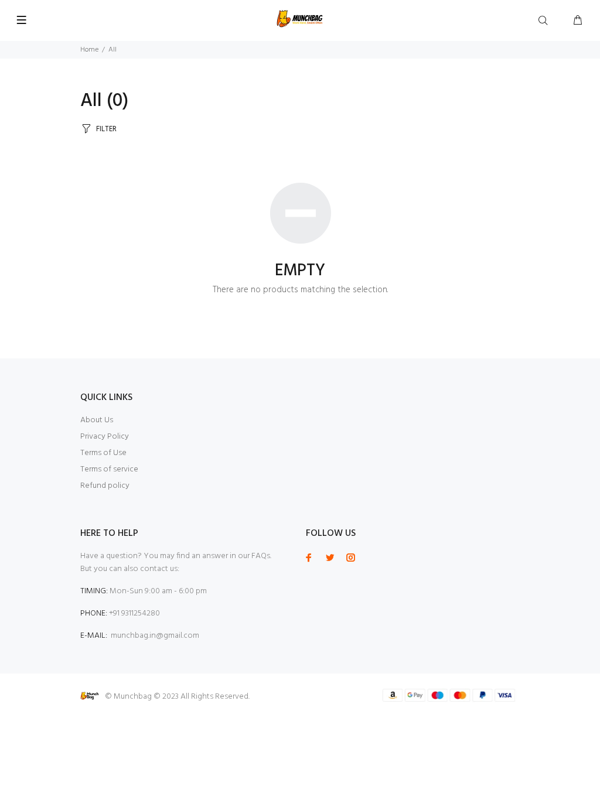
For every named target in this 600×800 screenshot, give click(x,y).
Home (89, 50)
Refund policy (104, 486)
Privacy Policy (104, 436)
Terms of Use (103, 453)
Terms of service (109, 469)
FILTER (106, 129)
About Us (96, 420)
